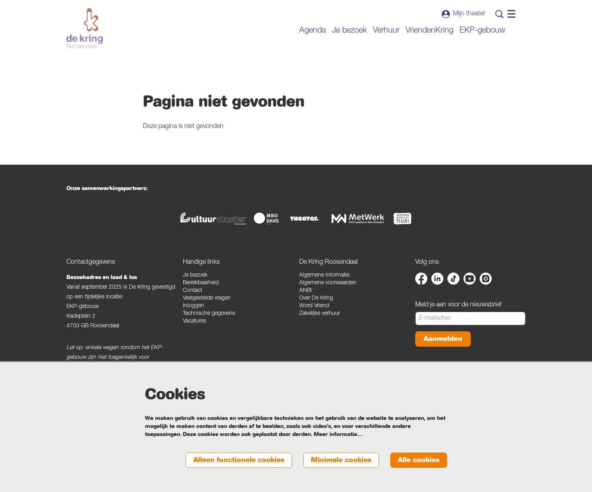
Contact (192, 291)
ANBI (305, 291)
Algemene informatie (324, 275)
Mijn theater (469, 14)
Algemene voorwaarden (327, 283)
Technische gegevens (209, 313)
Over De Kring (316, 298)
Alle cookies (418, 460)
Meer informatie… (338, 434)
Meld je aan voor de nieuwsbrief (458, 305)
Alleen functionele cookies (238, 460)
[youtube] (470, 279)
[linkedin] (437, 279)
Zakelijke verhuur (319, 313)
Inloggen (193, 306)
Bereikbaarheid (201, 283)
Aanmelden (443, 338)
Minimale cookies (341, 460)
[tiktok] (453, 279)
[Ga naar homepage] (84, 28)
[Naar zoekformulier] (499, 14)
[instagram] (486, 279)
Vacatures (194, 321)
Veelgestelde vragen (207, 298)
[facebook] (421, 279)
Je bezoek (195, 275)
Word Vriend (314, 306)
